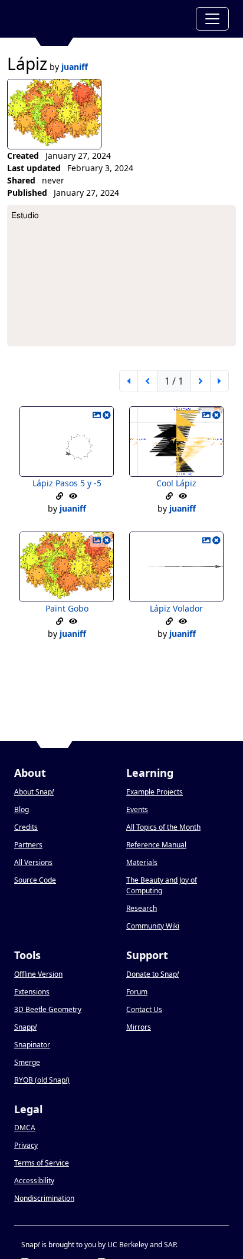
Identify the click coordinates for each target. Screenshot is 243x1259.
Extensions (32, 992)
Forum (136, 992)
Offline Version (38, 974)
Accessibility (34, 1180)
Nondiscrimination (44, 1198)
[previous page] (147, 381)
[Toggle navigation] (212, 19)
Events (137, 809)
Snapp (25, 1027)
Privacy (26, 1145)
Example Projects (154, 792)
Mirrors (138, 1027)
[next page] (201, 381)
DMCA (24, 1128)
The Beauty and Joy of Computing (161, 885)
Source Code (35, 880)
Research (141, 908)
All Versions (33, 862)
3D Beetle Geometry (47, 1009)
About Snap (34, 792)
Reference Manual (156, 845)
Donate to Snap (152, 974)
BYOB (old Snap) (42, 1080)
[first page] (128, 381)
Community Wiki (152, 926)
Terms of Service (41, 1163)
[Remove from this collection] (107, 415)
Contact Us (144, 1009)
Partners (28, 845)
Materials (141, 862)
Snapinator (32, 1045)
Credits (26, 827)
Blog (21, 809)
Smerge (27, 1062)
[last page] (219, 381)
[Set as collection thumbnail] (97, 415)
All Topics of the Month (163, 827)
